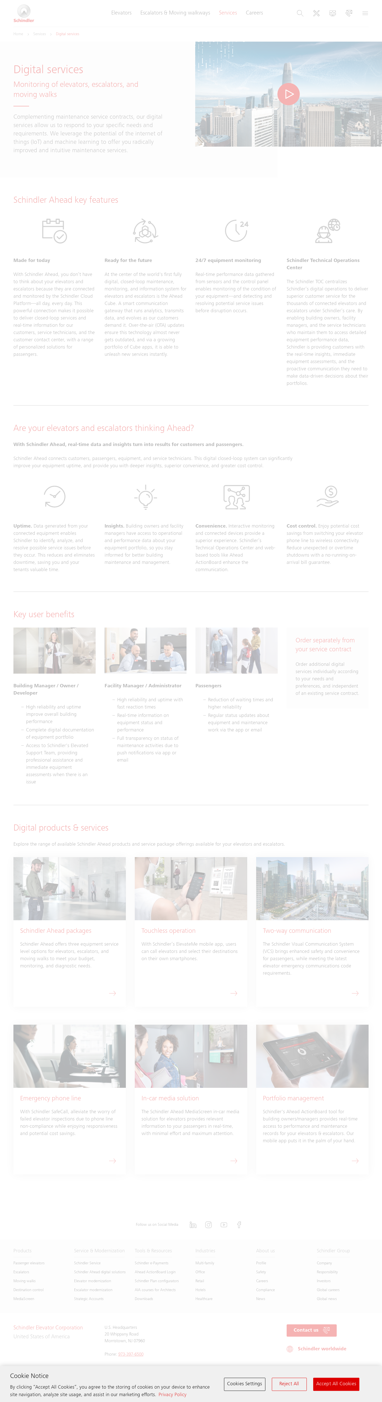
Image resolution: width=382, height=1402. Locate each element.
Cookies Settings (244, 1384)
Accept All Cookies (336, 1384)
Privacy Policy (173, 1395)
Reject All (289, 1384)
